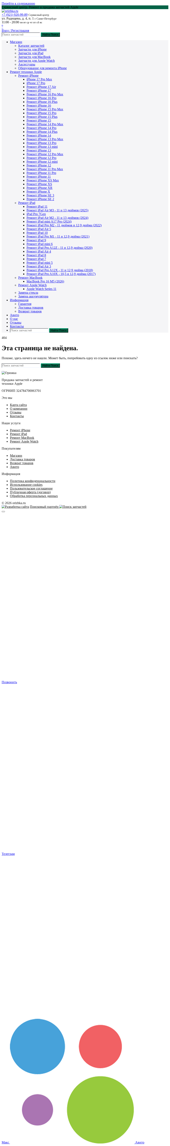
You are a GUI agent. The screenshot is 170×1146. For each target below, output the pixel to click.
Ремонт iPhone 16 (39, 105)
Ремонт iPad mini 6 (40, 244)
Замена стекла (28, 292)
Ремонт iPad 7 (36, 259)
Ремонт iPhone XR (39, 188)
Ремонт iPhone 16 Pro (41, 98)
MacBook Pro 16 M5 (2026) (45, 281)
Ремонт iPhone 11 (39, 176)
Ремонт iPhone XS (39, 184)
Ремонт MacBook (30, 277)
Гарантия (24, 304)
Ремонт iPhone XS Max (43, 180)
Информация (19, 300)
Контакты (17, 326)
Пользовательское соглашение (31, 488)
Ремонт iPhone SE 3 (40, 195)
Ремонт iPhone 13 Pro (41, 143)
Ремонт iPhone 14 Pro (41, 128)
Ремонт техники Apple (26, 72)
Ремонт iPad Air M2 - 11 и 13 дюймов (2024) (57, 218)
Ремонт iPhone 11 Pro (41, 173)
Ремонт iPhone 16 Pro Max (45, 94)
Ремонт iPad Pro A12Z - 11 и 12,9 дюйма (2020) (59, 247)
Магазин (16, 42)
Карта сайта (18, 405)
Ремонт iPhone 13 (39, 150)
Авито (14, 315)
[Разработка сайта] (15, 506)
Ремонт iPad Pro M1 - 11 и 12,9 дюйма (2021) (58, 236)
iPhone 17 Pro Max (39, 79)
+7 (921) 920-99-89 (15, 14)
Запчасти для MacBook (34, 57)
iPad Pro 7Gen (36, 214)
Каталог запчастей (31, 45)
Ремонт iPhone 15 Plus (42, 116)
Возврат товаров (30, 311)
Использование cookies (26, 484)
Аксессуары (26, 64)
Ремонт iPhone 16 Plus (42, 102)
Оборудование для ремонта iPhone (42, 68)
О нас (14, 319)
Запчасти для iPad (30, 53)
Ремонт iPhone (28, 75)
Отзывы (15, 322)
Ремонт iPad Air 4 (39, 251)
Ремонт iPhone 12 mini (42, 161)
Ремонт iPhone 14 (39, 135)
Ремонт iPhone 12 (39, 165)
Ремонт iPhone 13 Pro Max (45, 139)
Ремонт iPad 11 (37, 206)
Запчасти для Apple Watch (36, 60)
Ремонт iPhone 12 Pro (41, 158)
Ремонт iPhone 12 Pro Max (45, 154)
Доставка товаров (30, 307)
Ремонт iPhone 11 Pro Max (45, 169)
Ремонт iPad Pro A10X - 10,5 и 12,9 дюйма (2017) (61, 274)
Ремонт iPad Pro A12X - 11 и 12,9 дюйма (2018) (60, 270)
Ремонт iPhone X (38, 191)
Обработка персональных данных (34, 496)
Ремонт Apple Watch (32, 285)
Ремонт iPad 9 (36, 240)
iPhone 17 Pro (36, 83)
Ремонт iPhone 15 (39, 120)
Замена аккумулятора (33, 296)
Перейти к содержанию (18, 3)
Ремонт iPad (26, 203)
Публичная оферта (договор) (30, 492)
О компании (18, 408)
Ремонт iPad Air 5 (39, 229)
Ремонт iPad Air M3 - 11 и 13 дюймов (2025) (57, 210)
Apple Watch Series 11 (41, 289)
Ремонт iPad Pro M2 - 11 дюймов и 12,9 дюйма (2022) (64, 225)
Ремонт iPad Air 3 (39, 266)
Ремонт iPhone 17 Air (41, 87)
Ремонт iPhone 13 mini (42, 146)
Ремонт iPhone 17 (39, 90)
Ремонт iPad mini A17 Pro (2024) (49, 221)
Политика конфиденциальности (32, 481)
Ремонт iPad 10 (37, 232)
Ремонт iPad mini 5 (40, 262)
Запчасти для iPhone (32, 49)
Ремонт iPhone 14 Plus (42, 131)
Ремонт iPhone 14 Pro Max (45, 124)
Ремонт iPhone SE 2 (40, 199)
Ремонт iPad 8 (36, 255)
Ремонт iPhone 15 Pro (41, 113)
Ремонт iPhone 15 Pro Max (45, 109)
